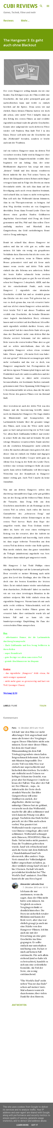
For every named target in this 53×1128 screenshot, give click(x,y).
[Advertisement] (26, 1075)
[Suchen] (41, 5)
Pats (14, 727)
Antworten (19, 1004)
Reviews (8, 20)
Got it (34, 1125)
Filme (14, 705)
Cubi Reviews (20, 6)
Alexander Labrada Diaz (32, 884)
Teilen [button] (42, 705)
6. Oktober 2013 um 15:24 (31, 727)
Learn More (22, 1125)
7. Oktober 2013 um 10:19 (35, 887)
